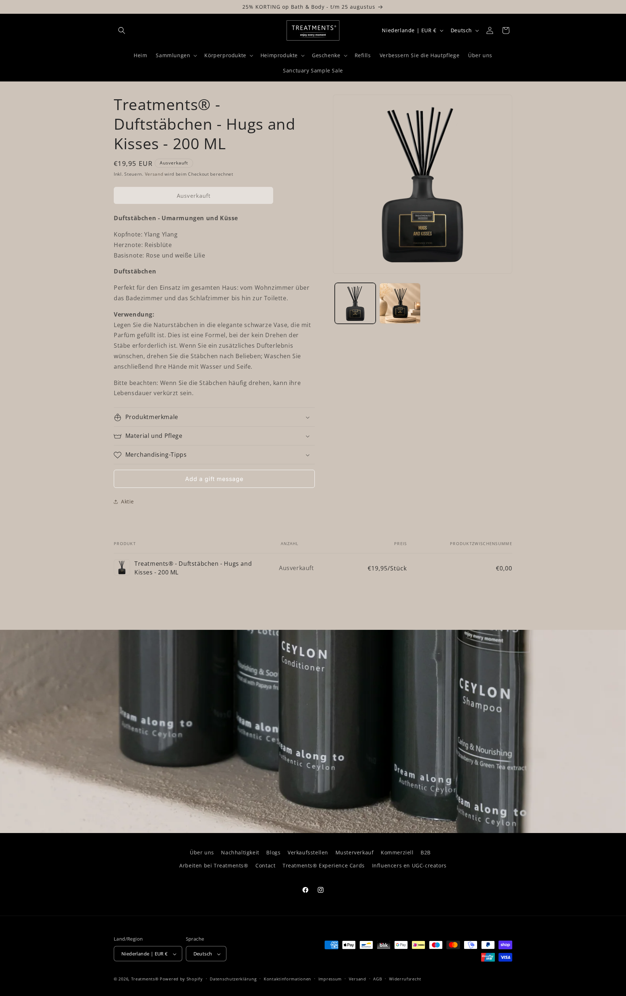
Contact (265, 865)
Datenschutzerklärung (233, 979)
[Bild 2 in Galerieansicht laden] (399, 303)
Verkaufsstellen (308, 852)
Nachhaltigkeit (240, 852)
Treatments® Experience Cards (324, 865)
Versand (154, 174)
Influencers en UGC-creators (409, 865)
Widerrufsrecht (405, 979)
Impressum (330, 979)
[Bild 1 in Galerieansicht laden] (355, 303)
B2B (426, 852)
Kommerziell (397, 852)
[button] (122, 30)
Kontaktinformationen (287, 979)
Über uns (202, 852)
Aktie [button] (127, 501)
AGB (377, 979)
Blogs (273, 852)
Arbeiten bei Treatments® (213, 865)
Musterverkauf (354, 852)
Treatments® (145, 979)
